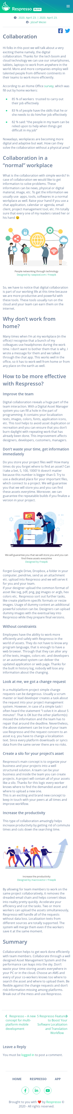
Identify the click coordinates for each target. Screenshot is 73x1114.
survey (49, 86)
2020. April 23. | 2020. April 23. (38, 17)
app (58, 1079)
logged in (27, 1055)
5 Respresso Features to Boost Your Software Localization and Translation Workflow (52, 1024)
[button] (68, 6)
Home (17, 1079)
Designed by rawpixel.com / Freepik (36, 274)
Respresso (53, 1102)
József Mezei (38, 22)
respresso (38, 1079)
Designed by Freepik (36, 561)
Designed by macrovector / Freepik (36, 880)
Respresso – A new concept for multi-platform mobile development (21, 1022)
